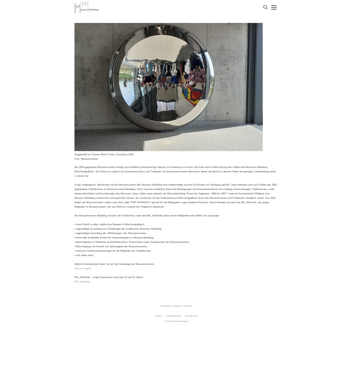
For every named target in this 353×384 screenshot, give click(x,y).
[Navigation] (274, 7)
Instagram (176, 306)
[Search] (265, 7)
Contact (158, 316)
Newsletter (165, 306)
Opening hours (191, 316)
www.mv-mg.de (82, 268)
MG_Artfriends (82, 281)
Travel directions (173, 316)
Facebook (187, 306)
